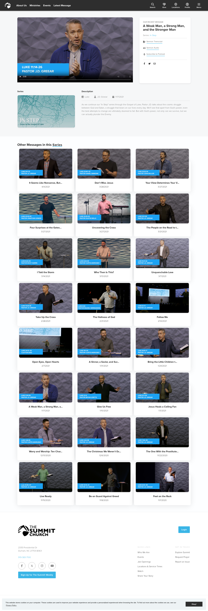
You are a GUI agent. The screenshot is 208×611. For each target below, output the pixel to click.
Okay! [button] (194, 604)
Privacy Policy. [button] (11, 605)
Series (57, 145)
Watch (140, 571)
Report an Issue (182, 561)
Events (47, 5)
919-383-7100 (24, 557)
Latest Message (62, 5)
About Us (21, 5)
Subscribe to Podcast (155, 54)
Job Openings (144, 561)
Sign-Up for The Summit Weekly (37, 574)
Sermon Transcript (154, 41)
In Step (153, 35)
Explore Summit (182, 552)
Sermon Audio (152, 47)
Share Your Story (145, 575)
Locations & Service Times (150, 566)
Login (184, 529)
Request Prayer (182, 557)
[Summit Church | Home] (8, 5)
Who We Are (144, 552)
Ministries (35, 5)
